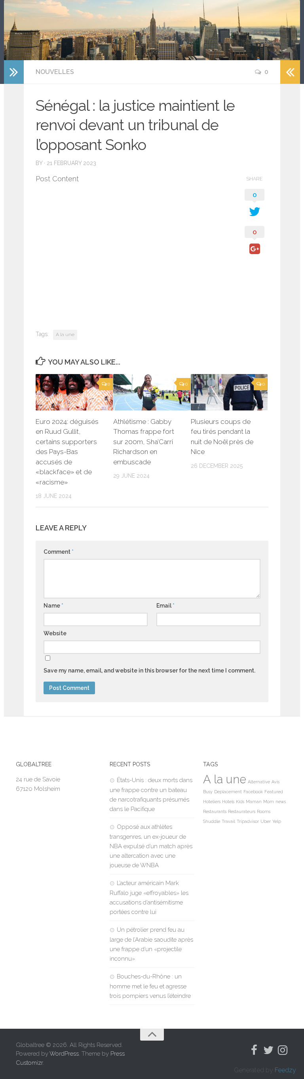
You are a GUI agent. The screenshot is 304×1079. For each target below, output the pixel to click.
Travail (228, 821)
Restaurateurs (241, 811)
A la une (65, 334)
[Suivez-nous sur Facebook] (254, 1050)
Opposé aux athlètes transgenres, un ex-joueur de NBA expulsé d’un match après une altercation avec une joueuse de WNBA (151, 846)
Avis (275, 781)
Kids (240, 801)
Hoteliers (211, 801)
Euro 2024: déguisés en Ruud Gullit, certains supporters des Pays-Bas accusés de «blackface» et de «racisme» (67, 452)
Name (53, 605)
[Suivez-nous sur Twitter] (268, 1050)
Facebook (253, 791)
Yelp (276, 821)
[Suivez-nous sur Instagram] (282, 1050)
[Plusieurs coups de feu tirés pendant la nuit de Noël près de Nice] (229, 392)
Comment (59, 552)
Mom (268, 801)
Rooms (263, 811)
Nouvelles (55, 72)
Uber (265, 821)
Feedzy (285, 1070)
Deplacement (228, 791)
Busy (208, 791)
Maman (254, 801)
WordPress (64, 1053)
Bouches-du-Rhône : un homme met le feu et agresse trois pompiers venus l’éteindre (150, 986)
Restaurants (214, 811)
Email (165, 605)
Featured (273, 791)
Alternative (259, 781)
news (281, 801)
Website (55, 633)
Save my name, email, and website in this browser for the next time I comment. (149, 670)
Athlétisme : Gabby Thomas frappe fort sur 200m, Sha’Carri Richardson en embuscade (143, 442)
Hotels (228, 801)
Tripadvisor (248, 821)
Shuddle (211, 821)
